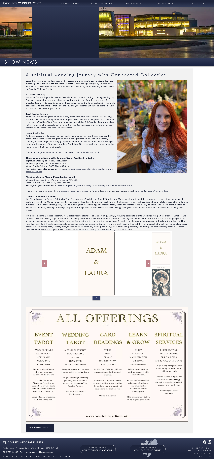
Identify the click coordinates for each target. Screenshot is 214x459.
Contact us (204, 457)
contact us (197, 4)
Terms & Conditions (199, 451)
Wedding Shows (70, 4)
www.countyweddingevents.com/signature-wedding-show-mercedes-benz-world (95, 186)
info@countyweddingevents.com (39, 452)
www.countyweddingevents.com (74, 191)
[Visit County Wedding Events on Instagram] (209, 443)
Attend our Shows (101, 4)
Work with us (165, 4)
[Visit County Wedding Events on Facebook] (204, 443)
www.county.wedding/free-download (151, 191)
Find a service (134, 4)
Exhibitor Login (201, 448)
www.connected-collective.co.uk (84, 153)
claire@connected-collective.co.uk (50, 153)
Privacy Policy (202, 454)
